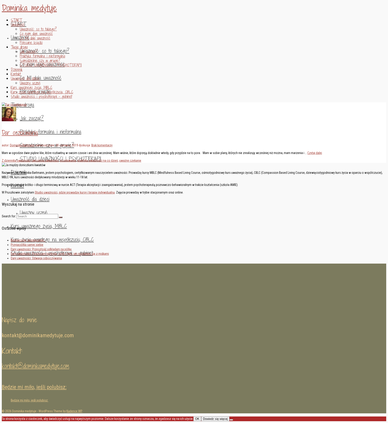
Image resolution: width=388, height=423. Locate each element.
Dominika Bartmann (22, 145)
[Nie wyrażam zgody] (231, 420)
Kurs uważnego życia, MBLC (31, 87)
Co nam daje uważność (36, 33)
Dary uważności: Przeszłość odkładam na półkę (41, 249)
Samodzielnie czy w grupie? (40, 60)
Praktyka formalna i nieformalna (42, 56)
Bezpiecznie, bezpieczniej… (28, 240)
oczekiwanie (68, 160)
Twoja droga (19, 47)
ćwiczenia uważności (45, 160)
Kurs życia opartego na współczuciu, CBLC (42, 92)
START (16, 20)
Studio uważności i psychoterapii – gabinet (41, 96)
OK (197, 419)
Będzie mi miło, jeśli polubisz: (34, 387)
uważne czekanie (130, 160)
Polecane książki (31, 42)
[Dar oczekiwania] (14, 104)
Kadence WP (74, 411)
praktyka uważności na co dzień (97, 160)
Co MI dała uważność (35, 38)
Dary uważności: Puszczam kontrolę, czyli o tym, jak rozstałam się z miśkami (60, 254)
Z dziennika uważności (16, 160)
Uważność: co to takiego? (38, 29)
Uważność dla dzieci (25, 78)
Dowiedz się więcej (215, 419)
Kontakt (16, 74)
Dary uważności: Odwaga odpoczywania (36, 258)
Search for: (9, 216)
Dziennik (16, 69)
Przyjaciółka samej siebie (27, 245)
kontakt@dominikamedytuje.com (35, 366)
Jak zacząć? (29, 51)
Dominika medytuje (29, 8)
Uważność (18, 24)
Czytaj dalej (314, 153)
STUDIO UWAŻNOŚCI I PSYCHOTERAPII (51, 65)
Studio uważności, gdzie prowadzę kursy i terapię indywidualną (75, 192)
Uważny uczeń (30, 83)
